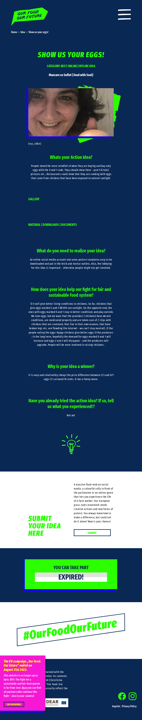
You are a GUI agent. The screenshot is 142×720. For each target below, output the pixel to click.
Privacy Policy (129, 706)
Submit (92, 533)
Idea (23, 32)
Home (14, 32)
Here (24, 687)
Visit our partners (14, 704)
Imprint (116, 706)
